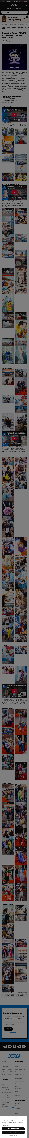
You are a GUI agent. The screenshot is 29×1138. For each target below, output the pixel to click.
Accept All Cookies (13, 1129)
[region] (13, 1127)
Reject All (13, 1132)
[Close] (23, 1117)
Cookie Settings (13, 1136)
